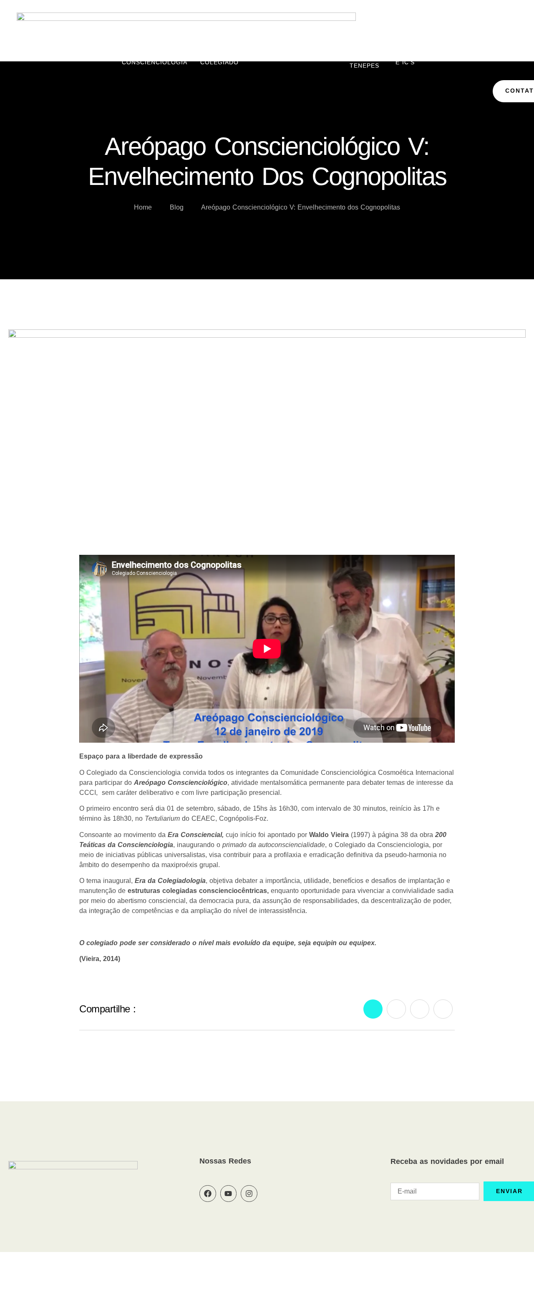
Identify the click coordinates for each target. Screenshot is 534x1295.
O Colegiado (219, 59)
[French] (484, 40)
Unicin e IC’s (406, 59)
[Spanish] (514, 40)
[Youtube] (228, 1193)
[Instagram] (249, 1193)
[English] (474, 40)
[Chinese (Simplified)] (464, 40)
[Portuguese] (504, 40)
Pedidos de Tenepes (364, 59)
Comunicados (455, 59)
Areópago (269, 59)
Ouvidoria (318, 59)
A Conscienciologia (154, 59)
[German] (494, 40)
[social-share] (373, 1009)
